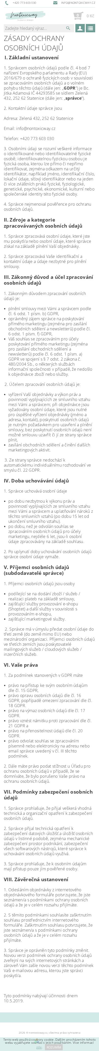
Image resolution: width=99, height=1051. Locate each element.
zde (39, 1047)
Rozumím (54, 1047)
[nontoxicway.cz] (25, 15)
